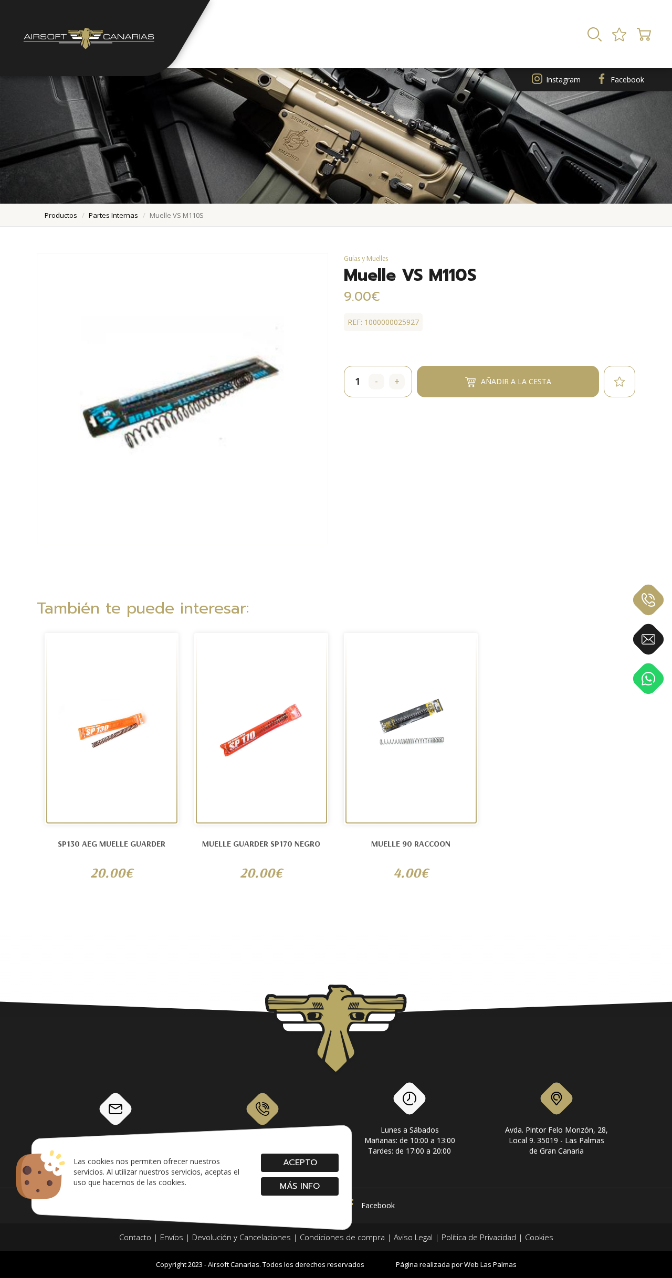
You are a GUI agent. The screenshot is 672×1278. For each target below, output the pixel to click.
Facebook (627, 80)
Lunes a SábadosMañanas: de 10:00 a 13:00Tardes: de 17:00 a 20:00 (409, 1140)
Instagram (563, 80)
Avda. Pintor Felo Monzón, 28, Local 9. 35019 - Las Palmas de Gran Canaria (556, 1140)
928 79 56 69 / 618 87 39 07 (262, 1140)
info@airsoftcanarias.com (115, 1140)
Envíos (171, 1237)
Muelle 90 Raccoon (410, 843)
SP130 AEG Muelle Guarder (111, 843)
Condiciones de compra (342, 1237)
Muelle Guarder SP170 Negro (261, 843)
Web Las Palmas (490, 1264)
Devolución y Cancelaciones (241, 1237)
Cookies (539, 1237)
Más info (300, 1186)
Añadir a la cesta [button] (516, 381)
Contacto (135, 1237)
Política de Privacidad (479, 1237)
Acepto (299, 1162)
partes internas (113, 215)
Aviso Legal (413, 1237)
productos (61, 215)
